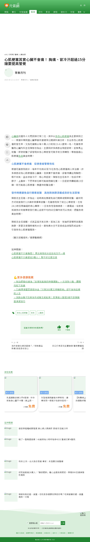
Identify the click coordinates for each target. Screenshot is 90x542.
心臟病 (15, 136)
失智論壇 (23, 11)
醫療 (33, 11)
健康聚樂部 (30, 533)
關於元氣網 (20, 533)
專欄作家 (71, 533)
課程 (55, 11)
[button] (84, 12)
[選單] (84, 5)
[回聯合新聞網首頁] (6, 6)
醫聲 (80, 11)
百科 (40, 11)
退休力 (64, 11)
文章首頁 (62, 533)
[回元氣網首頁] (14, 5)
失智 (72, 11)
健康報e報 (33, 523)
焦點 (6, 11)
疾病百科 (47, 533)
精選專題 (39, 533)
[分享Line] (7, 144)
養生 (14, 11)
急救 (20, 155)
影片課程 (10, 392)
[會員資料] (81, 5)
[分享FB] (7, 137)
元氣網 (11, 54)
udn (5, 54)
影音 (48, 11)
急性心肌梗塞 (62, 136)
